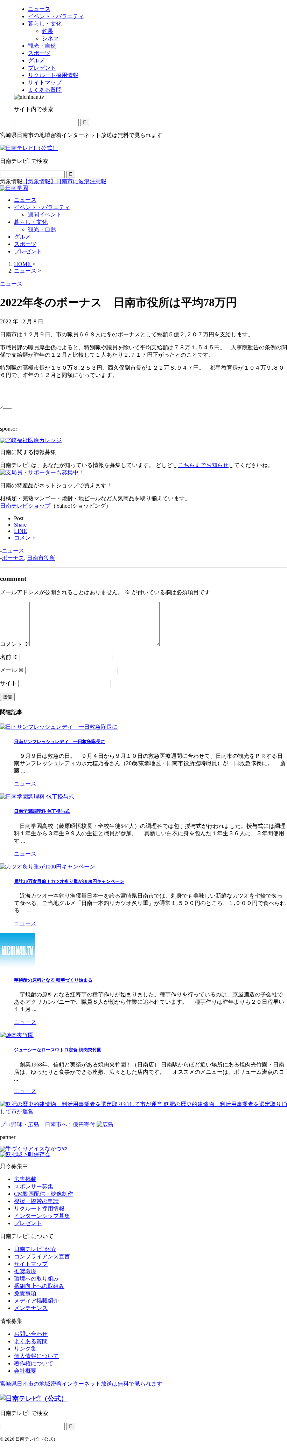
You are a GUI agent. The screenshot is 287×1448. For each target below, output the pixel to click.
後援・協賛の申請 (36, 1201)
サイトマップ (31, 1264)
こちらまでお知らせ (203, 465)
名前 (9, 657)
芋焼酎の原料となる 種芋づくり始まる (53, 980)
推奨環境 (25, 1271)
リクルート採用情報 (39, 1209)
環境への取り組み (36, 1279)
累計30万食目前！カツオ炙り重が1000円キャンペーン (69, 881)
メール (12, 670)
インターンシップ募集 (42, 1216)
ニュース (25, 200)
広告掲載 (25, 1179)
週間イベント (45, 215)
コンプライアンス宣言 (42, 1257)
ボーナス (13, 558)
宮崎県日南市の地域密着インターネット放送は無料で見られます (81, 1384)
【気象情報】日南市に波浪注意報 (64, 181)
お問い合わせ (31, 1334)
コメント (14, 644)
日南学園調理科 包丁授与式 (42, 811)
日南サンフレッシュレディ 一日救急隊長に (59, 741)
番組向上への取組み (39, 1286)
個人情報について (36, 1356)
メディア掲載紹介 (36, 1301)
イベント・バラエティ (42, 207)
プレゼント (28, 251)
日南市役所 (41, 558)
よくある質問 (31, 1341)
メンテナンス (31, 1308)
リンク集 (25, 1349)
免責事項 (25, 1293)
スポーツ (25, 244)
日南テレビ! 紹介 (35, 1249)
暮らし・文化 (31, 222)
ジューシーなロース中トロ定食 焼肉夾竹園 (58, 1049)
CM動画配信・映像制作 (43, 1194)
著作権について (33, 1363)
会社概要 (25, 1371)
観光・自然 (42, 229)
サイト (8, 683)
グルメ (22, 237)
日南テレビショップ (25, 506)
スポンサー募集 (33, 1186)
